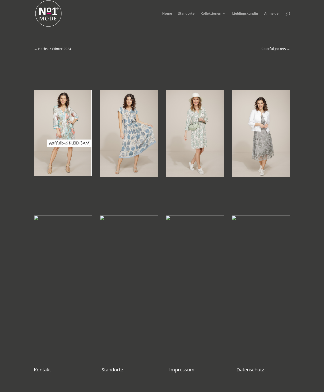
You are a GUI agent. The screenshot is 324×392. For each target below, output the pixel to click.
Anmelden (272, 14)
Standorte (186, 14)
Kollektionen (211, 14)
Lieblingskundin (245, 14)
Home (167, 14)
